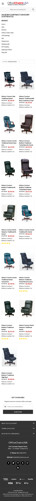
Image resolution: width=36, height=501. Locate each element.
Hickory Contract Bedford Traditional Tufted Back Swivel (25, 187)
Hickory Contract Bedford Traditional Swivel (8, 327)
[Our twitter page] (13, 463)
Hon (3, 27)
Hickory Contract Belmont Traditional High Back (8, 375)
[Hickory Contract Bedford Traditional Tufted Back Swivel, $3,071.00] (27, 169)
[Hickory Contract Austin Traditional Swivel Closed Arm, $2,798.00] (9, 261)
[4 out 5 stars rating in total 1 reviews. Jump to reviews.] (6, 338)
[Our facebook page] (9, 463)
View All (4, 52)
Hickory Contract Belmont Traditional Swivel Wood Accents (26, 280)
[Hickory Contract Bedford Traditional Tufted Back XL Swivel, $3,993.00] (27, 124)
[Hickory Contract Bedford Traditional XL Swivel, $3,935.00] (9, 169)
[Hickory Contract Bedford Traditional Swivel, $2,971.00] (9, 309)
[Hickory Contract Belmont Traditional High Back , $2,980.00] (9, 356)
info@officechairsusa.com (19, 457)
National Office (7, 50)
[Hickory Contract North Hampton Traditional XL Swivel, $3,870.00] (9, 213)
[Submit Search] (33, 9)
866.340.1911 (19, 453)
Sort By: (5, 61)
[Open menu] (3, 3)
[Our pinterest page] (18, 463)
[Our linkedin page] (18, 467)
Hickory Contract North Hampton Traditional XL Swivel (9, 232)
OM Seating (6, 35)
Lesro (3, 24)
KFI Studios (5, 47)
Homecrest (5, 41)
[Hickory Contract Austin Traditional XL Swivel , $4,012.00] (27, 213)
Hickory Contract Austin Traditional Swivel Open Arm (9, 143)
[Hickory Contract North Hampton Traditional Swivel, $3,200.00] (27, 309)
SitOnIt (4, 30)
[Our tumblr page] (23, 463)
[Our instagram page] (27, 463)
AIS (3, 38)
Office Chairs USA (7, 33)
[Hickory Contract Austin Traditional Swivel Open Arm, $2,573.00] (9, 124)
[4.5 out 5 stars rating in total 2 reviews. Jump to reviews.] (23, 338)
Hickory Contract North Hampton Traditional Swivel (26, 327)
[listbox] (14, 61)
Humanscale (6, 44)
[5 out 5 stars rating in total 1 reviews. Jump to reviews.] (6, 243)
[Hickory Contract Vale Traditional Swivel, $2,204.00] (9, 80)
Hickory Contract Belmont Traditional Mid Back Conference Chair (26, 98)
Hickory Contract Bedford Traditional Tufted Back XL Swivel (26, 143)
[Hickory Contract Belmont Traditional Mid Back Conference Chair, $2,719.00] (27, 80)
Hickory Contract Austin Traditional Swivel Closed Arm (9, 280)
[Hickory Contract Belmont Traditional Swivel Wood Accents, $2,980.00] (27, 261)
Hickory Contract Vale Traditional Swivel (8, 97)
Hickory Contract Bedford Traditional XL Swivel (9, 187)
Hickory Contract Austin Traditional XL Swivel (26, 231)
